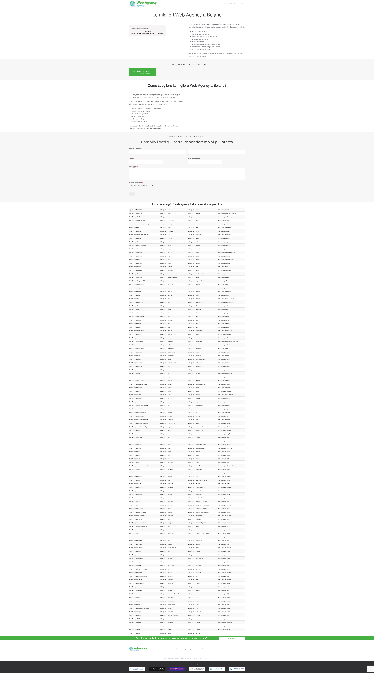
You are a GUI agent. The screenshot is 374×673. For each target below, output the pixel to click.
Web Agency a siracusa (194, 619)
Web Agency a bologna (135, 270)
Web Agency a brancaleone (136, 306)
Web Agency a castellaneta (136, 416)
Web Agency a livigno (165, 427)
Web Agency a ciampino (135, 498)
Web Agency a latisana (166, 402)
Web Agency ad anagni (224, 483)
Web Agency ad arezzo (224, 512)
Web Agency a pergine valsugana (197, 281)
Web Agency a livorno (165, 430)
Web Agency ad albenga (224, 469)
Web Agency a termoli (224, 263)
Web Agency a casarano (135, 387)
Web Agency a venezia (224, 366)
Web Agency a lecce (165, 405)
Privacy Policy (186, 649)
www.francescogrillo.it (161, 669)
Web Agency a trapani (224, 313)
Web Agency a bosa (134, 295)
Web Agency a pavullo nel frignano (197, 274)
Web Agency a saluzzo (194, 483)
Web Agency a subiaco (224, 231)
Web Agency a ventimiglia (225, 373)
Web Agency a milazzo (166, 544)
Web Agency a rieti (193, 419)
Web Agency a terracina (224, 270)
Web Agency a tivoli (223, 281)
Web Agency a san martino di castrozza (198, 512)
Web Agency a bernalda (135, 256)
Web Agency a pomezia (194, 338)
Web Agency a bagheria (135, 217)
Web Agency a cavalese (135, 441)
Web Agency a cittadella (135, 519)
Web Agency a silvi (193, 608)
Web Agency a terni (223, 266)
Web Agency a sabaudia (194, 466)
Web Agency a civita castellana (137, 523)
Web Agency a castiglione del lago (138, 427)
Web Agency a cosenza (135, 579)
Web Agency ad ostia (223, 615)
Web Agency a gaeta (165, 288)
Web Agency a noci (193, 217)
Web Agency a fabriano (135, 619)
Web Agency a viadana (224, 387)
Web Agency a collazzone (136, 547)
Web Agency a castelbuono (136, 398)
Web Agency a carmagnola (136, 370)
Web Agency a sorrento (194, 629)
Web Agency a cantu (134, 355)
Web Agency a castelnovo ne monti (138, 419)
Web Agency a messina (166, 537)
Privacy (150, 185)
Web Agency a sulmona (224, 234)
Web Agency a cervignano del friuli (138, 466)
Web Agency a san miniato (195, 515)
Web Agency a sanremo (194, 530)
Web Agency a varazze (224, 348)
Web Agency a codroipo (135, 544)
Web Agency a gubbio (165, 359)
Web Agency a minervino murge (168, 547)
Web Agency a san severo (195, 519)
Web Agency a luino (165, 458)
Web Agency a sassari (193, 555)
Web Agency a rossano (194, 451)
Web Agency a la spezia (166, 380)
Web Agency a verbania (224, 377)
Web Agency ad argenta (224, 515)
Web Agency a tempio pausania (226, 252)
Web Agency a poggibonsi (195, 330)
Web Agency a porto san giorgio (196, 359)
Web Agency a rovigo (193, 462)
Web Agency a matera (165, 519)
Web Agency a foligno (165, 249)
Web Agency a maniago (166, 494)
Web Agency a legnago (166, 412)
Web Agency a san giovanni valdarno (197, 508)
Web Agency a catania (135, 430)
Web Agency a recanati (194, 398)
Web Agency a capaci (135, 359)
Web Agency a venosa (224, 370)
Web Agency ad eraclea (224, 572)
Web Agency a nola (193, 220)
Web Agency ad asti (223, 540)
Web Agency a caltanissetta (136, 338)
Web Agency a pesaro (193, 288)
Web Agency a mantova (166, 498)
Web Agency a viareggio (224, 391)
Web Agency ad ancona (224, 487)
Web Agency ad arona (224, 519)
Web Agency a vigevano (224, 405)
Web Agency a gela (165, 302)
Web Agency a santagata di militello (197, 537)
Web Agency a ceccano (135, 444)
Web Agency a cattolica (135, 437)
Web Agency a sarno (193, 547)
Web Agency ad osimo (224, 611)
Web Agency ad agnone (224, 444)
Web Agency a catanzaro (136, 434)
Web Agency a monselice (166, 583)
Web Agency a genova (166, 306)
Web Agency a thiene (223, 277)
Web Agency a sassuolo (194, 562)
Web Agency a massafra (166, 512)
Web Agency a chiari (134, 480)
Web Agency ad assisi (224, 537)
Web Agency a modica (166, 562)
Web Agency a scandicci (194, 572)
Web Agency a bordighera (136, 277)
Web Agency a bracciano (136, 302)
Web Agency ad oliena (224, 597)
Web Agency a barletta (135, 231)
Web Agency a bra (134, 298)
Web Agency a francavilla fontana (168, 277)
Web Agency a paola (193, 256)
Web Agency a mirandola (166, 555)
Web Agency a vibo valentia (225, 394)
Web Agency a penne (193, 277)
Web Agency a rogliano (194, 437)
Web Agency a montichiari (166, 611)
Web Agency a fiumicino (166, 238)
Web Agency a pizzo (193, 327)
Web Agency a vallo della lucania (227, 345)
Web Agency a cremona (135, 590)
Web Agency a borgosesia (136, 288)
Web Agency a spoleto (224, 220)
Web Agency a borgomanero (137, 284)
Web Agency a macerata (166, 462)
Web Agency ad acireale (224, 430)
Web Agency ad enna (223, 569)
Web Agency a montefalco (166, 590)
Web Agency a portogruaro (195, 366)
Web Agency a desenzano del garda (139, 608)
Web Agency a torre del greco (226, 298)
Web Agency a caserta (135, 391)
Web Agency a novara (193, 231)
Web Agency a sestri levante (195, 594)
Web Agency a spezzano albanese (227, 213)
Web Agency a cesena (135, 469)
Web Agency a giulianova (166, 320)
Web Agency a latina (165, 398)
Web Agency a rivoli (193, 434)
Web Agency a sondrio (194, 622)
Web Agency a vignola (224, 409)
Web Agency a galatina (166, 291)
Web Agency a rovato (193, 455)
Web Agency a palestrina (194, 249)
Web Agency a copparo (135, 562)
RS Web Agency (147, 31)
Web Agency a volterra (224, 423)
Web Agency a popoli (193, 352)
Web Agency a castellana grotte (137, 412)
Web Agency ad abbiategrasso (226, 427)
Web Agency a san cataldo (195, 494)
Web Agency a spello (223, 209)
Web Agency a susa (223, 238)
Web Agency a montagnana (167, 587)
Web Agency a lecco (165, 409)
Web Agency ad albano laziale (226, 466)
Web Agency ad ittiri (223, 590)
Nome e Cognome (136, 149)
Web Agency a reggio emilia (195, 405)
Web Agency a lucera (165, 451)
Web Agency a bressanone (136, 316)
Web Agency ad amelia (224, 480)
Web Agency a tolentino (224, 288)
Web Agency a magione (166, 476)
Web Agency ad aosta (224, 498)
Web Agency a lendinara (166, 419)
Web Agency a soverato (194, 633)
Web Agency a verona (224, 384)
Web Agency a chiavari (135, 483)
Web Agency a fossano (166, 266)
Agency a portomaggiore (135, 209)
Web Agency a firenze (165, 227)
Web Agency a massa (165, 508)
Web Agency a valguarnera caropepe (228, 341)
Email (131, 159)
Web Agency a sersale (194, 590)
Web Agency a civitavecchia (136, 530)
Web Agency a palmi (193, 252)
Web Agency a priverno (194, 380)
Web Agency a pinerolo (194, 306)
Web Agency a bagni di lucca (137, 220)
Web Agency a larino (165, 394)
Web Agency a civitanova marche (138, 526)
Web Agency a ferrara (165, 213)
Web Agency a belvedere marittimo (138, 245)
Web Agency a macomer (166, 466)
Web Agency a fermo (165, 209)
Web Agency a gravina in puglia (168, 334)
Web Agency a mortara (166, 626)
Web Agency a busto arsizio (136, 330)
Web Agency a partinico (194, 263)
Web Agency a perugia (194, 284)
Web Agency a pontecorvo (195, 341)
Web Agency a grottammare (167, 348)
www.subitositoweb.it (221, 669)
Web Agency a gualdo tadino (167, 352)
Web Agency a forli (165, 259)
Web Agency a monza (165, 619)
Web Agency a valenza (224, 338)
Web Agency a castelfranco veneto (138, 405)
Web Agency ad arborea (224, 505)
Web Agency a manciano (166, 483)
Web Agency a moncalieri (166, 576)
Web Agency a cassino (135, 394)
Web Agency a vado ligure (225, 330)
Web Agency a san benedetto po (196, 487)
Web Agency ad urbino (224, 626)
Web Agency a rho (192, 412)
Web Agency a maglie (165, 480)
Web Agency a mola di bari (167, 569)
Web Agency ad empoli (224, 565)
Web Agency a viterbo (224, 412)
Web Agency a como (134, 555)
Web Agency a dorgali (135, 611)
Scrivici (231, 638)
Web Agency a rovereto (194, 458)
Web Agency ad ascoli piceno (226, 530)
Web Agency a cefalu (135, 451)
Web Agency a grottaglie (166, 341)
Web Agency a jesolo (165, 373)
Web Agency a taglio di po (225, 242)
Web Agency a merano (166, 530)
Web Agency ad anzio (224, 494)
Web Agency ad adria (223, 441)
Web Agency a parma (193, 259)
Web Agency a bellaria (135, 238)
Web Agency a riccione (194, 416)
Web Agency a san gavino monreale (197, 501)
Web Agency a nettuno (194, 213)
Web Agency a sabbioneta (195, 469)
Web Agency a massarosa (166, 515)
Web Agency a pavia (193, 270)
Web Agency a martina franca (167, 505)
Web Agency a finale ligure (167, 224)
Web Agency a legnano (166, 416)
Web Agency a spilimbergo (225, 217)
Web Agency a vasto (223, 355)
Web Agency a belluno (135, 242)
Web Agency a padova (194, 242)
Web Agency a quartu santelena (196, 384)
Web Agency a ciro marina (136, 508)
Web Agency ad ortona (224, 604)
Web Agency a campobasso (136, 348)
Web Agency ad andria (224, 491)
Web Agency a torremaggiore (226, 302)
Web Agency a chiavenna (136, 487)
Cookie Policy (200, 649)
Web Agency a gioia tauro (166, 316)
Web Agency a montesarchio (167, 604)
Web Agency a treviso (224, 320)
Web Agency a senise (193, 587)
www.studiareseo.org (201, 669)
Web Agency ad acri (223, 437)
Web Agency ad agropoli (224, 451)
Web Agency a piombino (194, 309)
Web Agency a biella (134, 259)
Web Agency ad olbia (223, 594)
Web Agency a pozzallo (194, 373)
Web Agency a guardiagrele (167, 355)
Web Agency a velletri (224, 359)
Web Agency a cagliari (135, 334)
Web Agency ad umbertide (225, 622)
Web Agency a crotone (135, 594)
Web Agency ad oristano (224, 601)
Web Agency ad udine (224, 619)
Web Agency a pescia (193, 295)
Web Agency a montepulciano (168, 597)
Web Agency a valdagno (224, 334)
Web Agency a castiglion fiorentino (138, 423)
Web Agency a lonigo (165, 444)
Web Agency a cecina (135, 448)
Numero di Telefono (195, 159)
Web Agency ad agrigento (225, 448)
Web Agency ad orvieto (224, 608)
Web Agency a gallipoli (166, 298)
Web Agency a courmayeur (136, 583)
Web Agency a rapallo (193, 391)
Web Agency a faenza (135, 622)
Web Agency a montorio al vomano (169, 615)
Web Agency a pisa (193, 316)
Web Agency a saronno (194, 551)
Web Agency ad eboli (223, 562)
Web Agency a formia (165, 263)
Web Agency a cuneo (135, 601)
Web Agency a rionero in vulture (196, 427)
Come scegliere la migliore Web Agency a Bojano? (147, 33)
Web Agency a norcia (193, 224)
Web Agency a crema (135, 587)
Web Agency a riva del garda (195, 430)
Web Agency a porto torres (195, 362)
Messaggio (133, 167)
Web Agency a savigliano (194, 565)
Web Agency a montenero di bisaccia (169, 594)
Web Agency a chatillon (135, 476)
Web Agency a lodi (165, 437)
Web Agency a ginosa (165, 313)
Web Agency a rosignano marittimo (197, 448)
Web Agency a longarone (166, 441)
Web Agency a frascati (165, 281)
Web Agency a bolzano (135, 274)
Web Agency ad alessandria (225, 473)
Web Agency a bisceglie (135, 263)
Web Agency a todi (223, 284)
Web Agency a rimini (193, 423)
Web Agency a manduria (166, 487)
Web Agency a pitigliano (194, 323)
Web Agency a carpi (134, 373)
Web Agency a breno (134, 309)
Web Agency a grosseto (166, 338)
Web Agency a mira (165, 551)
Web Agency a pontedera (194, 345)
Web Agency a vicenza (224, 398)
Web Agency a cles (134, 533)
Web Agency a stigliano (224, 224)
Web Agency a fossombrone (167, 270)
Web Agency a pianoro (194, 298)
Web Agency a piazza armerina (196, 302)
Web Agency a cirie (134, 505)
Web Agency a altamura (135, 213)
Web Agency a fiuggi (165, 234)
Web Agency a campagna (136, 341)
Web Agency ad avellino (224, 547)
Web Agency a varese (224, 352)
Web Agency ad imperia (224, 579)
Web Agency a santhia (194, 544)
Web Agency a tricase (224, 323)
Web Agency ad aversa (224, 551)
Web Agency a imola (165, 366)
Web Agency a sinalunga (194, 611)
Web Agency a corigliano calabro (138, 569)
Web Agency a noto (193, 227)
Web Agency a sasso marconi (195, 558)
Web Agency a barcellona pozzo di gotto (140, 224)
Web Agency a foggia (165, 245)
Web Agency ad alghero (224, 476)
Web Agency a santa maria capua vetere (198, 533)
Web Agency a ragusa (193, 387)
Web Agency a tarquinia (224, 249)
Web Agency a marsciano (166, 501)
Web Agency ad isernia (224, 583)
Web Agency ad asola (224, 533)
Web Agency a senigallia (194, 583)
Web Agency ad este (223, 576)
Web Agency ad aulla (223, 544)
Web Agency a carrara (135, 377)
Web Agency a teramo (224, 256)
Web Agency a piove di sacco (195, 313)
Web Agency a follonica (166, 252)
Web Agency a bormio (135, 291)
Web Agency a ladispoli (166, 384)
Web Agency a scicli (193, 579)
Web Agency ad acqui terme (225, 434)
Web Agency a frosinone (166, 284)
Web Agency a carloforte (135, 366)
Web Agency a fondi (165, 256)
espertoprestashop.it (181, 669)
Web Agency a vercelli (224, 380)
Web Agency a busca (135, 327)
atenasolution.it (138, 669)
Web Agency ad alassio (224, 455)
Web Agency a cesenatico (136, 473)
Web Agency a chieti (134, 491)
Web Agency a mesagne (166, 533)
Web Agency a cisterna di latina (137, 512)
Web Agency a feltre (134, 633)
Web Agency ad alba (223, 462)
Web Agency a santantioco (195, 540)
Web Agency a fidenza (166, 217)
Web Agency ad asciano (224, 526)
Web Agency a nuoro (193, 238)
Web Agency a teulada (224, 274)
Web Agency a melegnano (167, 523)
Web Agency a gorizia (165, 327)
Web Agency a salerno (194, 473)
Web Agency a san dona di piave (196, 498)
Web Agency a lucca (165, 448)
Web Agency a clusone (135, 537)
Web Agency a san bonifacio (195, 491)
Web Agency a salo (193, 476)
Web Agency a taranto (224, 245)
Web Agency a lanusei (166, 391)
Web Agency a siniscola (194, 615)
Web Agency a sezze (193, 597)
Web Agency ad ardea (224, 508)
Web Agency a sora (193, 626)
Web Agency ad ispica (224, 587)
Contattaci (173, 649)
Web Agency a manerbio (166, 491)
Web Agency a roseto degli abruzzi (197, 444)
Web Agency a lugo (165, 455)
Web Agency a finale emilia (167, 220)
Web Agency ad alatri (223, 458)
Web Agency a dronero (135, 615)
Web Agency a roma (193, 441)
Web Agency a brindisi (135, 320)
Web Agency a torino (223, 295)
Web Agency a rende (193, 409)
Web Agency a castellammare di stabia (139, 409)
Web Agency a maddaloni (166, 469)
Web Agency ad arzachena (225, 523)
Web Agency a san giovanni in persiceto (198, 505)
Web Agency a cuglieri (135, 597)
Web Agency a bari (134, 227)
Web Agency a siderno (194, 601)
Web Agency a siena (193, 604)
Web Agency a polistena (194, 334)
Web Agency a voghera (224, 419)
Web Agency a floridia (165, 242)
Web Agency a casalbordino (136, 380)
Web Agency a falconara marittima (138, 626)
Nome (130, 155)
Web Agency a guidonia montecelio (169, 362)
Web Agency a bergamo (135, 252)
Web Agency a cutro (134, 604)
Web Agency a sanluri (193, 526)
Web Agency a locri (165, 434)
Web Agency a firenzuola (166, 231)
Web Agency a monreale (166, 579)
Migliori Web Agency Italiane (234, 3)
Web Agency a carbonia (135, 362)
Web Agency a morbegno (166, 622)
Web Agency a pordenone (195, 355)
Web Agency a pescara (194, 291)
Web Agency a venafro (224, 362)
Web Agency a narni (193, 209)
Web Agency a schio (193, 576)
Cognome (190, 155)
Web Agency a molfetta (166, 572)
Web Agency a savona (194, 569)
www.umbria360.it (240, 669)
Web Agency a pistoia (193, 320)
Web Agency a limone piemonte (168, 423)
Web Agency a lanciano (166, 387)
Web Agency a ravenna (194, 394)
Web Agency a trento (223, 316)
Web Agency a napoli (165, 629)
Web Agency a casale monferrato (138, 384)
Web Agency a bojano (135, 266)
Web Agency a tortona (224, 306)
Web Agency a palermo (194, 245)
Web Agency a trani (223, 309)
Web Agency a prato (193, 377)
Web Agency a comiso (135, 551)
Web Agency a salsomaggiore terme (197, 480)
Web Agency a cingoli (135, 501)
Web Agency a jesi (164, 370)
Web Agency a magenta (166, 473)
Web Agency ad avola (224, 558)
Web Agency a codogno (135, 540)
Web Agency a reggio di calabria (196, 402)
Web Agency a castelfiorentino (137, 402)
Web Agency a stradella (224, 227)
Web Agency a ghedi (165, 309)
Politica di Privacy (136, 183)
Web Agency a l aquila (166, 377)
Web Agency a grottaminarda (167, 345)
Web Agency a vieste (223, 402)
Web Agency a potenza (194, 370)
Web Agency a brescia (135, 313)
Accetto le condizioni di (142, 185)
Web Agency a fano (134, 629)
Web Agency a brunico (135, 323)
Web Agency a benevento (136, 249)
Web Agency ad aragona (224, 501)
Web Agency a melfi (165, 526)
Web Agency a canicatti (135, 352)
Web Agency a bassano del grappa (138, 234)
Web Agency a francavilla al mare (168, 274)
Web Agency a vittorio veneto (225, 416)
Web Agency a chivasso (135, 494)
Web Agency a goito (165, 323)
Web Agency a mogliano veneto (168, 565)
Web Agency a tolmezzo (224, 291)
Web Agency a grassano (166, 330)
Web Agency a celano (135, 455)
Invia (131, 194)
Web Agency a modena (166, 558)
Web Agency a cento (134, 458)
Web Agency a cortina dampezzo (138, 576)
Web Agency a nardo (165, 633)
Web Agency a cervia (135, 462)
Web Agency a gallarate (166, 295)
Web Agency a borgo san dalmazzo (138, 281)
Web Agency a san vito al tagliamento (198, 523)
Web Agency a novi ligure (194, 234)
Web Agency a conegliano (136, 558)
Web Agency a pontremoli (194, 348)
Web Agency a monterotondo (167, 601)
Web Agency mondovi (224, 629)
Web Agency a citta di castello (137, 515)
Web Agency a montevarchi (167, 608)
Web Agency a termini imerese (226, 259)
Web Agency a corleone (135, 572)
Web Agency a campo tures (136, 345)
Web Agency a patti (193, 266)
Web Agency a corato (135, 565)
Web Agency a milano (165, 540)
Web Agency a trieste (223, 327)
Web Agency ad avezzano (225, 555)
